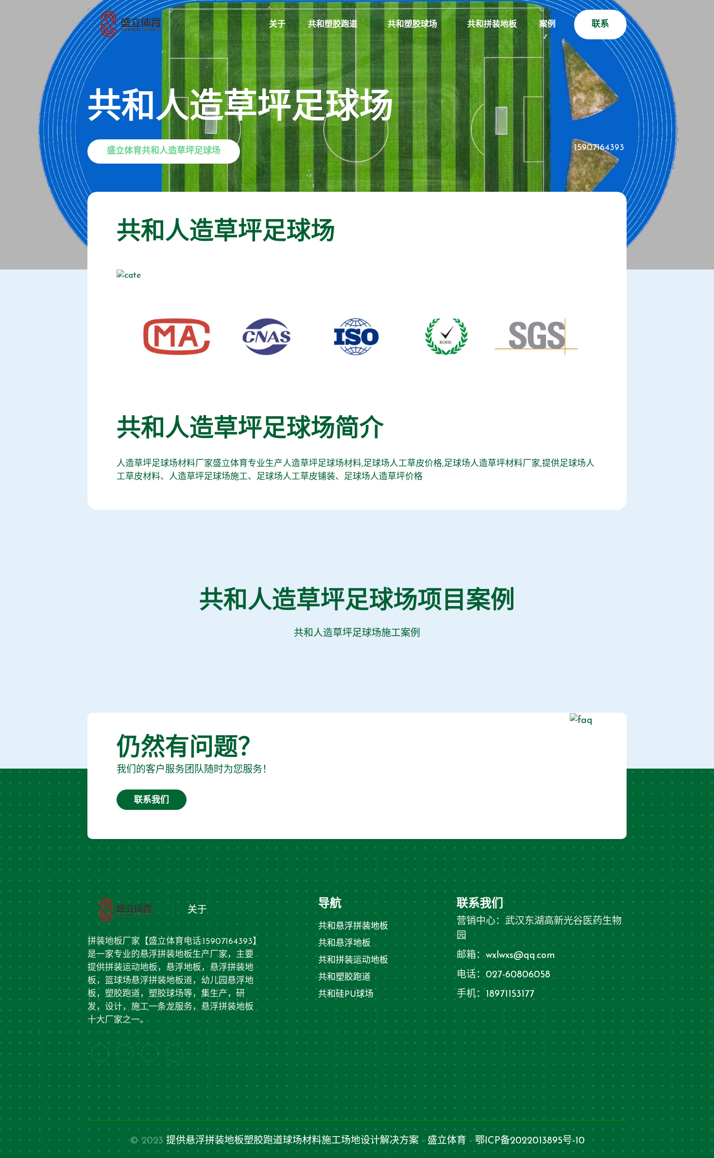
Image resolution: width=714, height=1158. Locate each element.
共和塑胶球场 (412, 24)
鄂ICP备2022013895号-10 (530, 1141)
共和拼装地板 (492, 24)
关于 (277, 24)
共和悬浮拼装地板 (353, 927)
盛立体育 (446, 1141)
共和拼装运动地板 (353, 961)
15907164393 (599, 148)
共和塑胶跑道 (332, 24)
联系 (600, 24)
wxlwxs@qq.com (520, 955)
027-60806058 (518, 975)
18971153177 (510, 994)
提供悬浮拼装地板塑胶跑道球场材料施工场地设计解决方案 (292, 1141)
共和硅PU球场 (346, 994)
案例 (547, 24)
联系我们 (151, 800)
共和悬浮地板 (344, 944)
